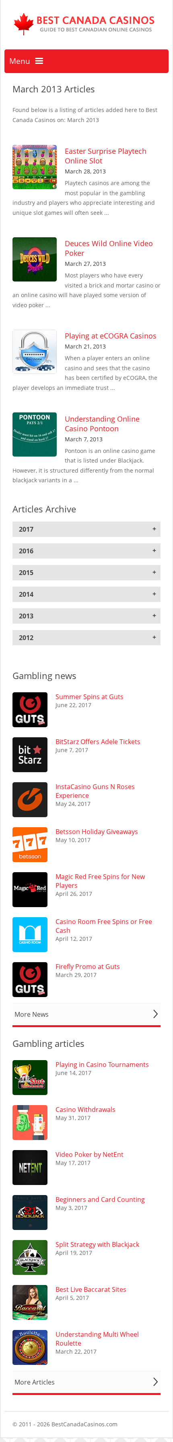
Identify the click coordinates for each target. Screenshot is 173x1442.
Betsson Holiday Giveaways (97, 831)
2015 (26, 572)
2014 (26, 594)
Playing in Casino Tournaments (102, 1064)
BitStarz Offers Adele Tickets (98, 741)
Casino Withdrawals (85, 1109)
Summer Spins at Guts (90, 696)
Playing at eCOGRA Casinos (111, 336)
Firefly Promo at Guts (88, 966)
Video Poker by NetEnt (90, 1154)
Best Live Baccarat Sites (91, 1289)
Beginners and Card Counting (100, 1199)
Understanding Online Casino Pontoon (102, 423)
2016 (26, 551)
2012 (26, 637)
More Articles (34, 1382)
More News (31, 1014)
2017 (26, 529)
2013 (26, 616)
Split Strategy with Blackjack (97, 1244)
